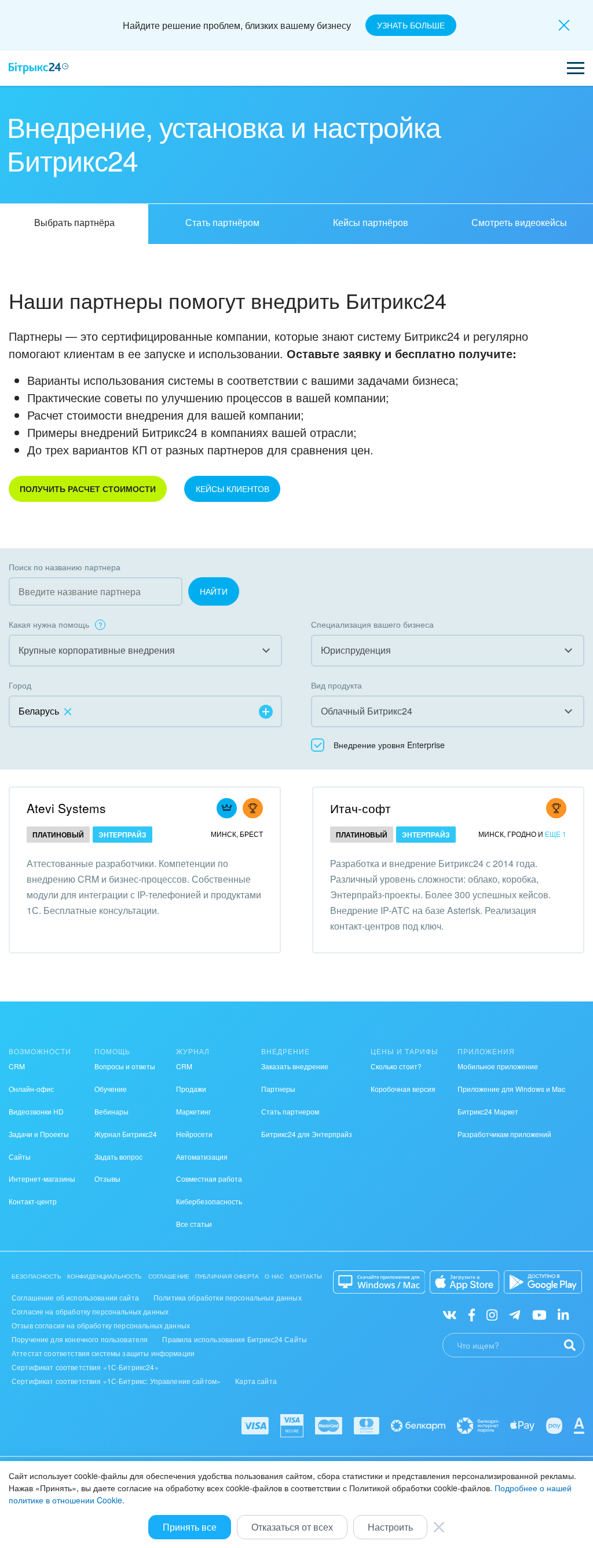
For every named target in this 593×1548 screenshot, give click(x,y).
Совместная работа (209, 1178)
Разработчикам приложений (504, 1134)
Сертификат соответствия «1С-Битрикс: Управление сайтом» (116, 1381)
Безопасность (36, 1276)
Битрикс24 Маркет (487, 1111)
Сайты (20, 1156)
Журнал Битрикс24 (125, 1134)
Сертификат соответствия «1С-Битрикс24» (85, 1367)
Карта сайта (256, 1381)
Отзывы (107, 1178)
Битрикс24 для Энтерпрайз (306, 1134)
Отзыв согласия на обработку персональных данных (101, 1325)
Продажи (191, 1089)
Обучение (110, 1089)
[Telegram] (514, 1314)
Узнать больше (411, 25)
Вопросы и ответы (124, 1066)
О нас (274, 1276)
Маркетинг (193, 1111)
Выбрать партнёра (74, 222)
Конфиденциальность (104, 1276)
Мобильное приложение (497, 1066)
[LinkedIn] (563, 1314)
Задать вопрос (118, 1156)
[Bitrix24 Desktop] (379, 1282)
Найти (214, 591)
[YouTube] (539, 1314)
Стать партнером (290, 1111)
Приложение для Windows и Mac (511, 1089)
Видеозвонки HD (36, 1111)
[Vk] (449, 1314)
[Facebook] (471, 1314)
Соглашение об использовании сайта (75, 1297)
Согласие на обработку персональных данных (90, 1311)
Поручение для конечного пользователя (80, 1339)
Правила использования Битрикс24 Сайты (234, 1339)
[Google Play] (543, 1282)
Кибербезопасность (209, 1201)
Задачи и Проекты (39, 1134)
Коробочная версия (403, 1089)
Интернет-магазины (42, 1178)
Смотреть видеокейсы (519, 222)
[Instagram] (491, 1314)
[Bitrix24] (38, 68)
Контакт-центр (33, 1201)
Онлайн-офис (31, 1089)
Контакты (306, 1276)
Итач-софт (360, 808)
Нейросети (194, 1134)
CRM (17, 1066)
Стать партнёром (222, 222)
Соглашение (169, 1276)
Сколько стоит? (396, 1066)
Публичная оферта (227, 1276)
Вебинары (111, 1111)
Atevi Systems (66, 808)
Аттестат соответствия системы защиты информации (103, 1353)
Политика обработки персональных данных (227, 1297)
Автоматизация (202, 1156)
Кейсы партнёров (370, 222)
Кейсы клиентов (232, 488)
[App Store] (464, 1282)
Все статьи (194, 1224)
